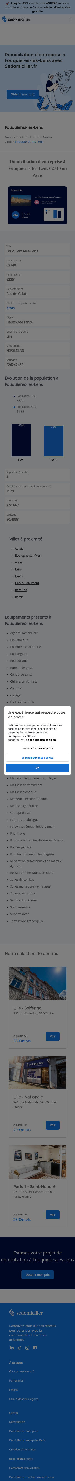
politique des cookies (42, 739)
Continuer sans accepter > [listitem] (38, 748)
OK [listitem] (37, 767)
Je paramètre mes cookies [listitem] (37, 757)
